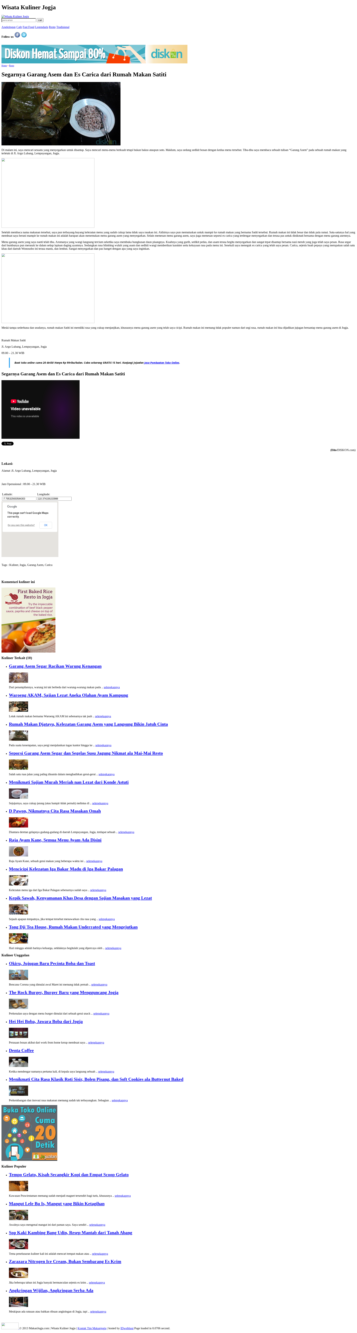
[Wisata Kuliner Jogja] (10, 1328)
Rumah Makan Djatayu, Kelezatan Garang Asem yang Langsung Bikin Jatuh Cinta (88, 724)
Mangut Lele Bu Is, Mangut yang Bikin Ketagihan (56, 1203)
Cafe (19, 27)
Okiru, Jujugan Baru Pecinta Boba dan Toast (52, 963)
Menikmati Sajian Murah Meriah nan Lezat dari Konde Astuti (69, 782)
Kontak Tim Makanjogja (92, 1328)
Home (4, 65)
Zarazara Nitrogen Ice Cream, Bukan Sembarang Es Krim (65, 1261)
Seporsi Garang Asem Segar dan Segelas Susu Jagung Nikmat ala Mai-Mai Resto (86, 753)
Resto (52, 27)
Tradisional (62, 27)
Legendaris (41, 27)
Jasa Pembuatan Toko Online (161, 362)
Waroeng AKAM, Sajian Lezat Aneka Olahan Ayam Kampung (68, 695)
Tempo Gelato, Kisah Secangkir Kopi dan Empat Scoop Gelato (69, 1174)
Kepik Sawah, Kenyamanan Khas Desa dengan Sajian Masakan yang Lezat (80, 898)
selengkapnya (112, 687)
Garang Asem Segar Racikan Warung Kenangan (55, 666)
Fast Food (28, 27)
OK (45, 525)
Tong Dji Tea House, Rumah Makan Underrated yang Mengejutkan (73, 927)
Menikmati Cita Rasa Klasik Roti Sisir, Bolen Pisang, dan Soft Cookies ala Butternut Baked (96, 1079)
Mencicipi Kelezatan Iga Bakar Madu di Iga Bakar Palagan (66, 869)
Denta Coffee (21, 1050)
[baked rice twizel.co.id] (28, 651)
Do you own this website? (21, 525)
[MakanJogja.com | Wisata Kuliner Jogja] (15, 16)
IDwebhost (127, 1328)
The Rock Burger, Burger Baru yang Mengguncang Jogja (63, 992)
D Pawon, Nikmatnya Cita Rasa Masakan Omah (55, 811)
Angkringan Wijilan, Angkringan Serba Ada (51, 1290)
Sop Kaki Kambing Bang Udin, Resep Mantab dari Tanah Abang (70, 1232)
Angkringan (8, 27)
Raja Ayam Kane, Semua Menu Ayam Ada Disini (55, 840)
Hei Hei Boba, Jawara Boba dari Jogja (46, 1021)
